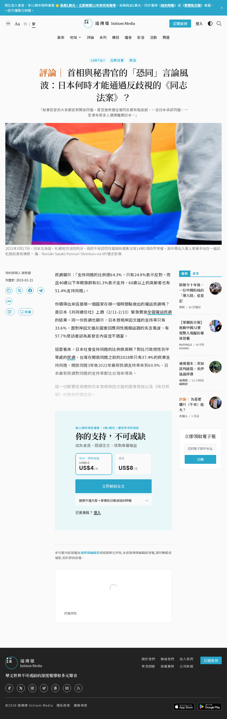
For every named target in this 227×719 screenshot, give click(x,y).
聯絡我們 (167, 659)
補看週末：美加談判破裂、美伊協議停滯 (191, 369)
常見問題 (148, 666)
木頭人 (183, 416)
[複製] (8, 290)
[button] (73, 37)
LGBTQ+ (98, 60)
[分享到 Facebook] (30, 290)
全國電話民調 (159, 312)
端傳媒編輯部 (90, 552)
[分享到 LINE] (8, 301)
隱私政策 (63, 705)
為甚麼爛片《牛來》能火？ (191, 404)
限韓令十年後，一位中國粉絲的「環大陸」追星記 (191, 292)
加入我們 (186, 659)
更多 (196, 273)
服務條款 (81, 705)
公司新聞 (186, 666)
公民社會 (117, 60)
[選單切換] (80, 37)
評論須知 (70, 613)
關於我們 (148, 659)
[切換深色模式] (208, 23)
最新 (184, 273)
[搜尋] (217, 23)
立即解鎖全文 (113, 486)
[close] (221, 7)
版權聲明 (167, 666)
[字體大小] (17, 23)
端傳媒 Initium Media (35, 705)
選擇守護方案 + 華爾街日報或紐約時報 (105, 500)
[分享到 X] (19, 290)
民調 (71, 357)
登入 (97, 512)
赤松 (182, 307)
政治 (132, 60)
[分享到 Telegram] (40, 290)
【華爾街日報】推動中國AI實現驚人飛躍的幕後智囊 (191, 330)
